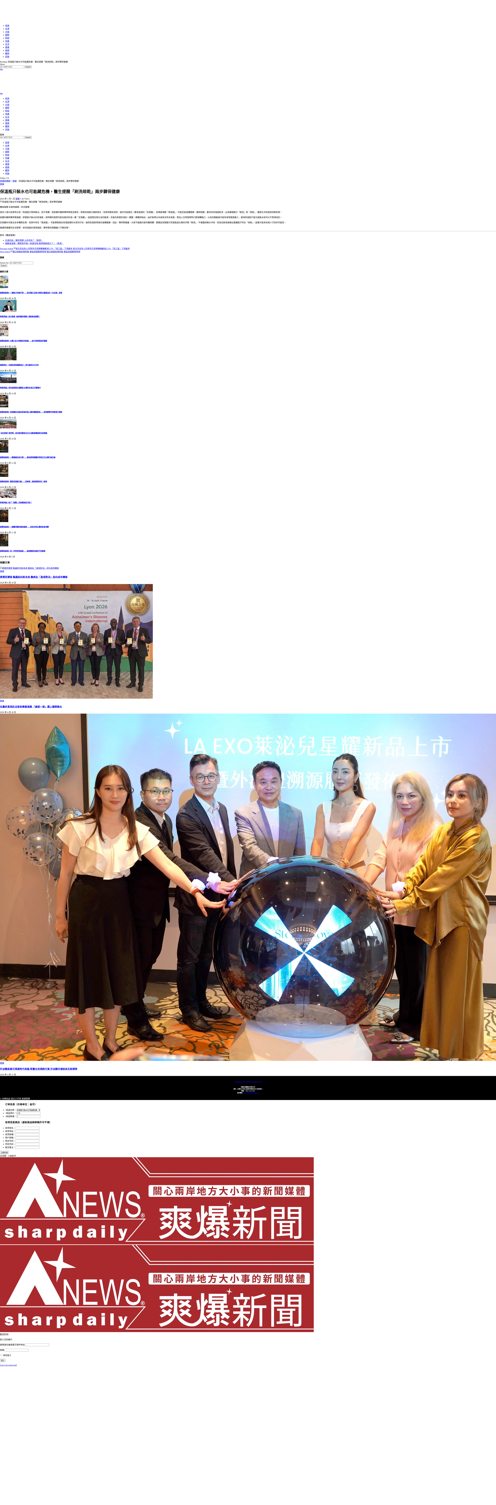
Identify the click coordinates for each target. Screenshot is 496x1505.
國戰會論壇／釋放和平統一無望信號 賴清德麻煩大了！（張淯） (34, 243)
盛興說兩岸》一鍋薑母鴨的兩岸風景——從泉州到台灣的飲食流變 (24, 527)
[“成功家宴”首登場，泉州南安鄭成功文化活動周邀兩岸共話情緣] (8, 428)
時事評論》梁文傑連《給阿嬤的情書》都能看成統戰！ (20, 317)
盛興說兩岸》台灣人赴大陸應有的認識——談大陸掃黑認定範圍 (23, 341)
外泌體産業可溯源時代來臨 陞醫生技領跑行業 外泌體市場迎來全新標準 (38, 1069)
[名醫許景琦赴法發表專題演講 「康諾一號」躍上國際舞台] (76, 698)
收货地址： (10, 1131)
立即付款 (4, 1153)
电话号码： (10, 1141)
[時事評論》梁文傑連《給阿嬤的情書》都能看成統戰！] (8, 311)
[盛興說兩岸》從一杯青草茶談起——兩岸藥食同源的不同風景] (4, 546)
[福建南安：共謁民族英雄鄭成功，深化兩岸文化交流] (8, 359)
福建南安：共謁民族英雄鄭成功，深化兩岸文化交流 (19, 365)
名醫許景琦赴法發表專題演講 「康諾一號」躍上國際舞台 (31, 706)
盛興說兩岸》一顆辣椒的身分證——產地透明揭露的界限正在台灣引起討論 (27, 457)
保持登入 (7, 1355)
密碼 (2, 1350)
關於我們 (240, 1081)
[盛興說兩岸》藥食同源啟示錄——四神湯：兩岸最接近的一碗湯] (4, 476)
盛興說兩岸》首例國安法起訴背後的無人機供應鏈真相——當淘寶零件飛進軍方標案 (31, 412)
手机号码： (10, 1144)
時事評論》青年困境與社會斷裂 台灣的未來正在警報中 (20, 388)
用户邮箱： (10, 1138)
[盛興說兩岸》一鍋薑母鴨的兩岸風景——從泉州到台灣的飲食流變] (4, 521)
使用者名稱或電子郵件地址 (12, 1345)
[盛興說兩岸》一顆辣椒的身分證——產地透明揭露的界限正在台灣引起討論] (4, 452)
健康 (2, 184)
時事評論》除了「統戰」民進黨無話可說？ (16, 503)
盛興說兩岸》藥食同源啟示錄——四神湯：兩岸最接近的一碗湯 (23, 482)
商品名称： (10, 1110)
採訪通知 (246, 1081)
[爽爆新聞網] (34, 21)
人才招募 (259, 1081)
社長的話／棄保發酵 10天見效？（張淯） (24, 240)
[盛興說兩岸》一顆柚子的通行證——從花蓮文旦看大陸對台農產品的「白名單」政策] (4, 287)
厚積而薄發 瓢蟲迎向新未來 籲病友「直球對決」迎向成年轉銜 (34, 577)
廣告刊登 (252, 1081)
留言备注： (10, 1147)
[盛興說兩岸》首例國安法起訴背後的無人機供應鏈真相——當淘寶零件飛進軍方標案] (4, 407)
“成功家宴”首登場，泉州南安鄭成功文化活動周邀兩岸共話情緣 (23, 433)
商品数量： (10, 1116)
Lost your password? (8, 1365)
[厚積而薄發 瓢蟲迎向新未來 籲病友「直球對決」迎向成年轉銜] (29, 568)
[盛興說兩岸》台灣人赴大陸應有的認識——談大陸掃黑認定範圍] (4, 335)
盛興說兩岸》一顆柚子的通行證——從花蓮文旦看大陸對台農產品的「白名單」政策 (31, 293)
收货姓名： (10, 1128)
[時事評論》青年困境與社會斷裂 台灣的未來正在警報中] (8, 382)
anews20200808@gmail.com (251, 1093)
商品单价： (10, 1113)
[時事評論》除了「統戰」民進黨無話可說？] (8, 497)
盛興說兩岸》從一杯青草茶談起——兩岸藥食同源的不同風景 (22, 551)
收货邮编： (10, 1134)
